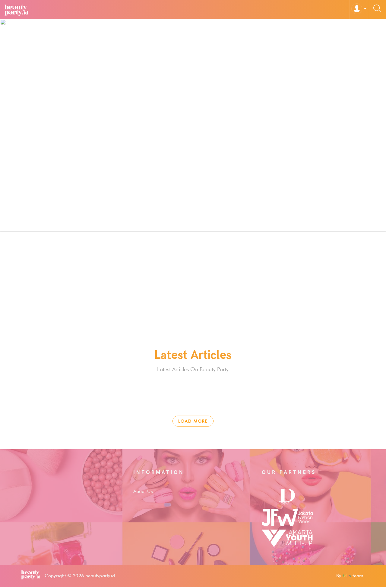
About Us (143, 491)
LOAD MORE (193, 421)
